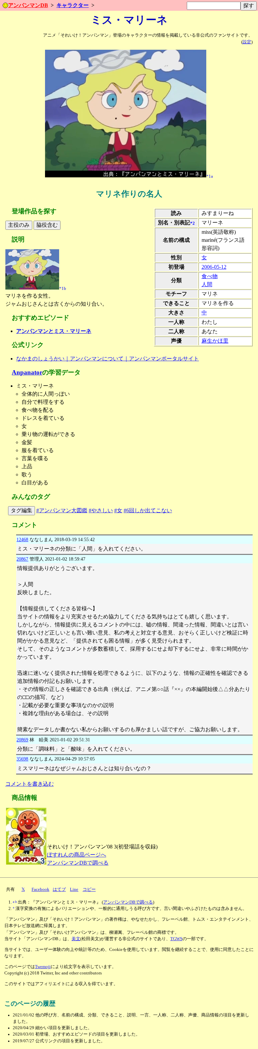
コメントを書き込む (29, 784)
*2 (192, 223)
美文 (76, 938)
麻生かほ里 (215, 341)
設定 (247, 42)
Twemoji (43, 966)
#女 (118, 510)
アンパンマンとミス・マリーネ (53, 331)
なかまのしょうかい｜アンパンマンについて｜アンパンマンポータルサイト (107, 358)
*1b (62, 288)
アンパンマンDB (28, 5)
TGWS (176, 938)
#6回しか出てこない (148, 510)
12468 (22, 539)
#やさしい (101, 510)
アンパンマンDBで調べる (78, 863)
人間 (207, 284)
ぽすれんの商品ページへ (76, 855)
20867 (22, 559)
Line (74, 889)
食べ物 (210, 276)
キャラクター (72, 5)
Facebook (40, 889)
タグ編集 (21, 510)
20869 (22, 739)
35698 (22, 758)
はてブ (59, 889)
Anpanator (27, 372)
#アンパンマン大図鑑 (61, 510)
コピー (89, 889)
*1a (209, 176)
